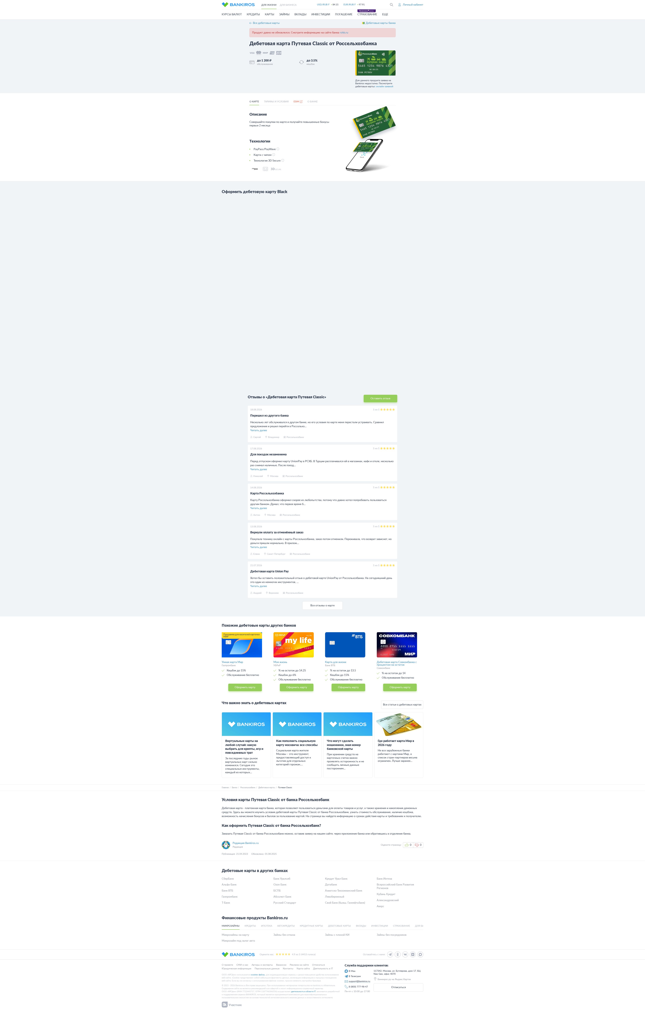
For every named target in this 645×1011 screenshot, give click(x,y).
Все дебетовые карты (266, 23)
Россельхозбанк (247, 787)
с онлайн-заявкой (383, 86)
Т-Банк (226, 902)
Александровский (388, 900)
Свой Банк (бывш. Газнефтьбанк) (345, 902)
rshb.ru (344, 32)
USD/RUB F (323, 5)
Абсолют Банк (282, 896)
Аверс (380, 906)
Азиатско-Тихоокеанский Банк (343, 890)
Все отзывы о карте (322, 605)
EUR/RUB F (349, 5)
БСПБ (277, 890)
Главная (225, 787)
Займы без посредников (391, 935)
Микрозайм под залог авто (238, 940)
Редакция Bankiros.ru (246, 843)
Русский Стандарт (284, 902)
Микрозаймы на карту (235, 935)
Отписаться (398, 987)
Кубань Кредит (386, 894)
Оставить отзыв (380, 398)
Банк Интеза (384, 878)
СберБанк (228, 878)
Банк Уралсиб (281, 878)
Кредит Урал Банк (336, 878)
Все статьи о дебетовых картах (402, 704)
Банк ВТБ (227, 890)
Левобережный (334, 896)
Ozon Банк (279, 884)
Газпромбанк (230, 896)
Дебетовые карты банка (381, 23)
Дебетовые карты (266, 787)
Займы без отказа (284, 935)
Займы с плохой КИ (337, 935)
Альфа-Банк (229, 884)
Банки (234, 787)
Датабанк (331, 884)
